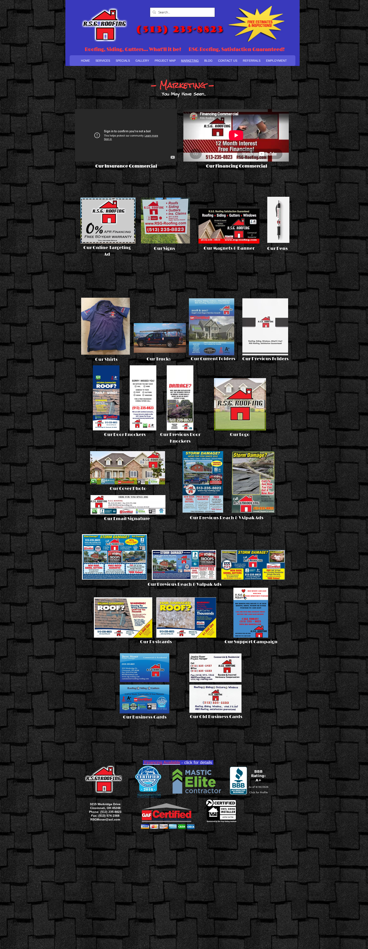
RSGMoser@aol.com (105, 819)
